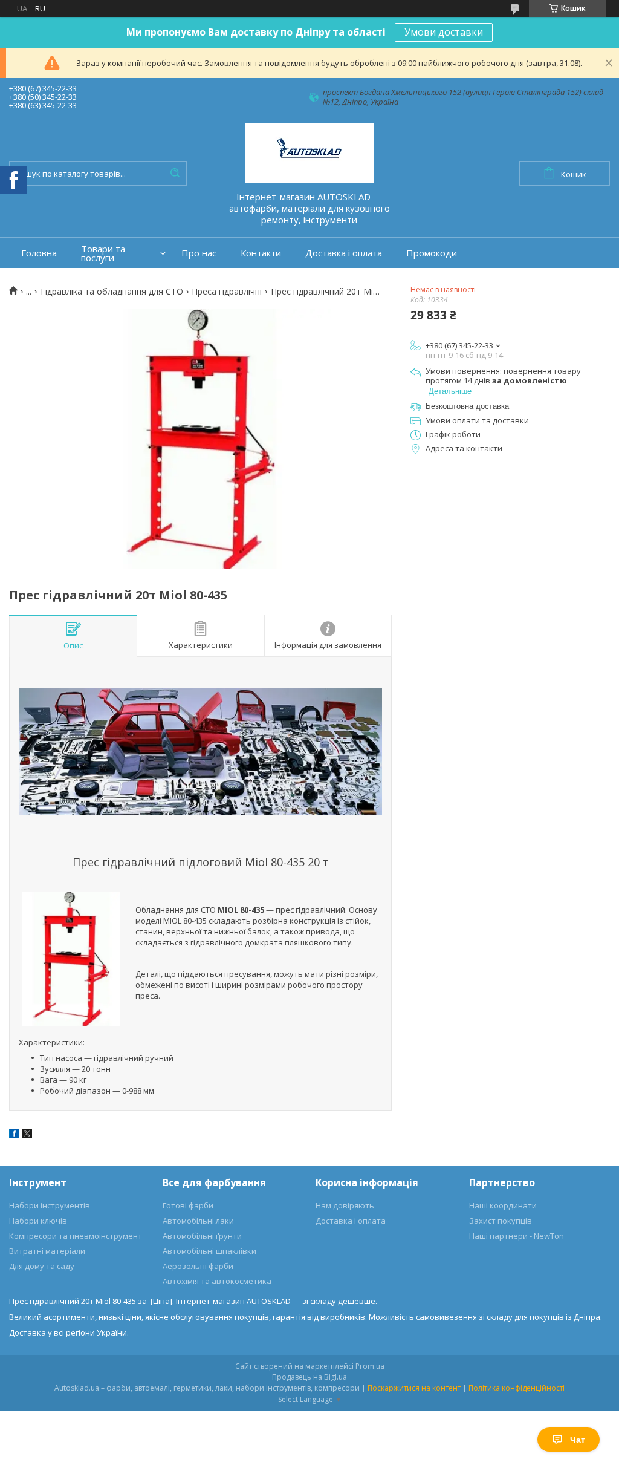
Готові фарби (188, 1205)
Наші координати (503, 1205)
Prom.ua (369, 1366)
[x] (27, 1135)
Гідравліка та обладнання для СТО (112, 291)
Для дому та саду (41, 1266)
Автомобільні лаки (198, 1220)
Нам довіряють (345, 1205)
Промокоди (431, 253)
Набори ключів (38, 1220)
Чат (577, 1439)
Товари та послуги (103, 253)
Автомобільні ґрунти (202, 1235)
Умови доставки (443, 32)
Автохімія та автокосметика (217, 1281)
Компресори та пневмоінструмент (75, 1235)
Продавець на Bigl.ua (309, 1377)
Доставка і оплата (343, 253)
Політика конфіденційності (516, 1388)
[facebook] (14, 1135)
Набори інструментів (49, 1205)
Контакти (261, 253)
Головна (39, 253)
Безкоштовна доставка (467, 406)
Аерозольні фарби (198, 1266)
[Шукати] (175, 173)
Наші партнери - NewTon (516, 1235)
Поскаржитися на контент (414, 1388)
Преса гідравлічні (227, 291)
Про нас (198, 253)
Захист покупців (500, 1220)
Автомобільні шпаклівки (209, 1250)
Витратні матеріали (47, 1250)
